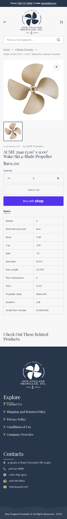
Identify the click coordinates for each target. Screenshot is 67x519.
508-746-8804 (17, 480)
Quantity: (7, 170)
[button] (5, 22)
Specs (6, 211)
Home (6, 49)
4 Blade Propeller (24, 49)
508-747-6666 (16, 468)
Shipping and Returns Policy (26, 412)
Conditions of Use (19, 427)
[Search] (59, 40)
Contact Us (14, 404)
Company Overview (20, 434)
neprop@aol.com (18, 486)
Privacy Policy (16, 419)
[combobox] (33, 40)
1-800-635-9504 (18, 474)
